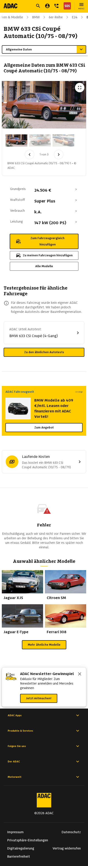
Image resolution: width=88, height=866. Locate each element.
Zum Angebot (44, 427)
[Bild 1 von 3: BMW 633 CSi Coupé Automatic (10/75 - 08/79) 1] (16, 140)
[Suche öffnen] (38, 6)
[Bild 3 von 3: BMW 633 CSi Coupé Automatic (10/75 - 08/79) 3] (63, 140)
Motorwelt (14, 776)
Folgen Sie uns (17, 746)
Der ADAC (14, 761)
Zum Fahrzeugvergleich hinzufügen (47, 241)
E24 (74, 17)
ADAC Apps (15, 715)
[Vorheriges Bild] (29, 154)
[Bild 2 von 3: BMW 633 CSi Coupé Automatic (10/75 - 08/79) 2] (40, 140)
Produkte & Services (20, 730)
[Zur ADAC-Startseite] (10, 6)
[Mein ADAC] (47, 6)
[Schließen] (79, 674)
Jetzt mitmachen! (38, 698)
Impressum (15, 832)
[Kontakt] (56, 6)
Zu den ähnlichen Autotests (44, 352)
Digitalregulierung (20, 848)
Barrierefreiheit (18, 856)
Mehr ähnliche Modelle (44, 645)
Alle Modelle (44, 266)
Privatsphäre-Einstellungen (27, 840)
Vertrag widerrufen (67, 848)
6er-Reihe (56, 17)
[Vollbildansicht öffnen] (79, 87)
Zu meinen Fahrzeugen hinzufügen (48, 255)
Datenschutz (71, 832)
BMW (36, 17)
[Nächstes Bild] (58, 154)
